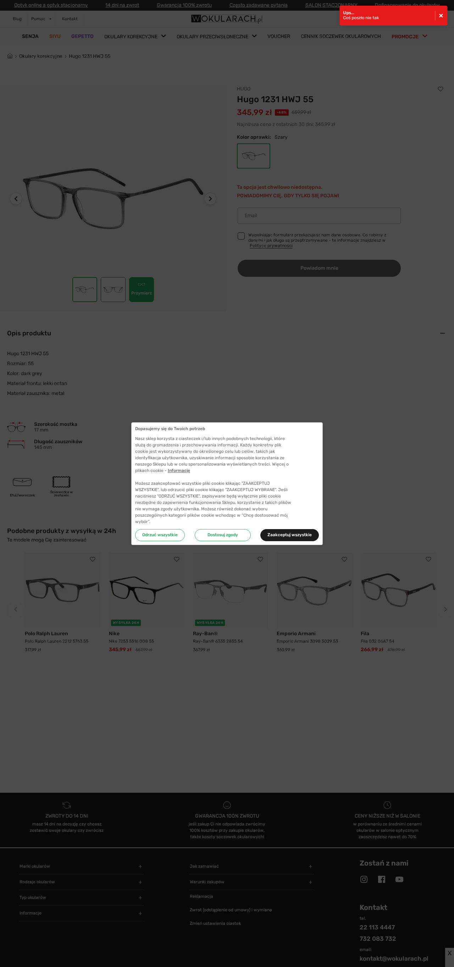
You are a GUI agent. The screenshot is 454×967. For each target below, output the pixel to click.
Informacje (179, 470)
